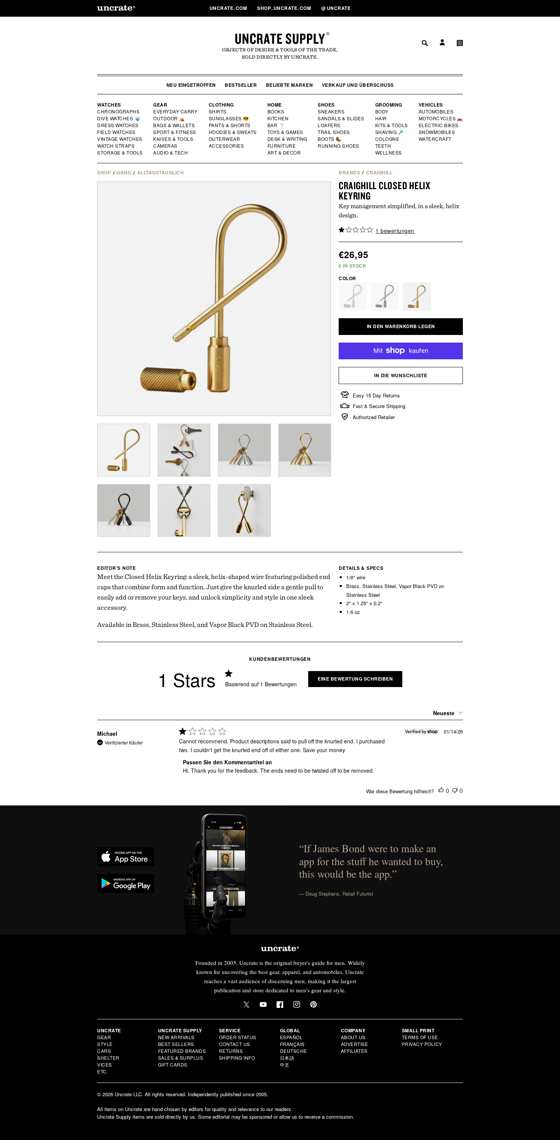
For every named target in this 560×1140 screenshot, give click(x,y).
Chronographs (118, 111)
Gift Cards (172, 1064)
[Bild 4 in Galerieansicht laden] (184, 450)
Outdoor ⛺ (169, 118)
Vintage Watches (120, 139)
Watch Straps (116, 145)
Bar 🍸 (276, 125)
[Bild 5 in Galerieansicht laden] (244, 450)
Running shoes (338, 145)
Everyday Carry (176, 111)
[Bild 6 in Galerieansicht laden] (304, 450)
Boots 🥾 (330, 139)
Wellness (388, 152)
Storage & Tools (120, 152)
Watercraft (435, 139)
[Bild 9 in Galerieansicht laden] (244, 510)
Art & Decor (284, 152)
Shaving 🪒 (390, 132)
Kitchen (278, 118)
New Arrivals (176, 1037)
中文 (285, 1064)
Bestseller (241, 85)
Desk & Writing (287, 139)
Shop (104, 172)
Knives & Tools (173, 139)
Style (105, 1044)
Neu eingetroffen (191, 85)
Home (274, 104)
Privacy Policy (422, 1044)
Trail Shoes (334, 132)
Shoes (326, 104)
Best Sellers (176, 1044)
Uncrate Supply (280, 38)
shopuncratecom (284, 8)
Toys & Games (285, 132)
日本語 (287, 1057)
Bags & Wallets (174, 125)
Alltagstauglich (160, 172)
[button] (460, 8)
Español (291, 1037)
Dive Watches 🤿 (119, 118)
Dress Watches (118, 125)
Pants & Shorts (230, 125)
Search (422, 8)
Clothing (221, 104)
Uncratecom (229, 8)
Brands (349, 172)
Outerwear (225, 139)
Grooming (388, 104)
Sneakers (331, 111)
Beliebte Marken (289, 85)
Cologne (387, 139)
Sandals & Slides (341, 118)
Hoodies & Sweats (233, 132)
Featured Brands (182, 1051)
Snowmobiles (437, 132)
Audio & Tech (171, 152)
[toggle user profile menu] (441, 8)
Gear (160, 104)
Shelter (108, 1057)
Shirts (218, 111)
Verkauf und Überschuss (358, 85)
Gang (124, 172)
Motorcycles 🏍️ (441, 118)
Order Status (237, 1037)
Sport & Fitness (175, 132)
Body (382, 111)
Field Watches (116, 132)
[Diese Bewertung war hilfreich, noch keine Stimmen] (441, 790)
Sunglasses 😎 (229, 118)
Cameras (165, 145)
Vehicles (431, 104)
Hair (381, 118)
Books (276, 111)
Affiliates (354, 1051)
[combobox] (446, 713)
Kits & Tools (392, 125)
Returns (231, 1051)
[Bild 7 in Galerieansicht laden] (123, 510)
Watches (109, 104)
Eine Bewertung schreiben (355, 678)
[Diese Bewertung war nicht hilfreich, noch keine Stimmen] (455, 790)
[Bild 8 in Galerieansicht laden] (184, 510)
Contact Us (234, 1044)
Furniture (281, 145)
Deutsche (293, 1051)
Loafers (329, 125)
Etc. (102, 1071)
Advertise (354, 1044)
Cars (104, 1051)
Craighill (379, 172)
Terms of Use (420, 1037)
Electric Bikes (439, 125)
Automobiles (436, 111)
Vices (104, 1064)
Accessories (227, 145)
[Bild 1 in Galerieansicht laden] (123, 450)
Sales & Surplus (180, 1057)
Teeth (383, 145)
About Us (353, 1037)
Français (292, 1044)
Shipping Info (237, 1057)
